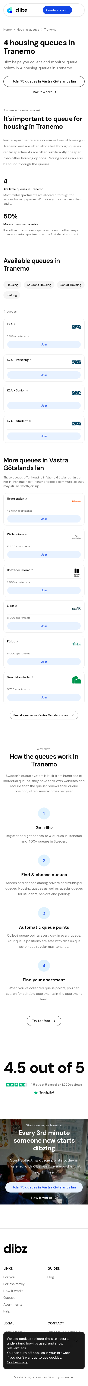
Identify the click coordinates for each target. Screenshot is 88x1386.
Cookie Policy (17, 1362)
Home (7, 29)
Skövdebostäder (19, 677)
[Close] (76, 1341)
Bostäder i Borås (18, 570)
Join (44, 344)
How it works (41, 92)
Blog (50, 1277)
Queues (9, 1297)
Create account (57, 10)
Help (6, 1311)
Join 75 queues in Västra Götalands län (44, 81)
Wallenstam (15, 534)
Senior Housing (70, 285)
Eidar (10, 606)
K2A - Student (17, 421)
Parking (12, 295)
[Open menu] (77, 10)
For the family (14, 1284)
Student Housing (39, 285)
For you (9, 1277)
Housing (12, 285)
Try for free (41, 1020)
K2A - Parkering (18, 360)
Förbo (11, 641)
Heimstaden (15, 498)
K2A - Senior (16, 390)
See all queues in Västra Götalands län (40, 715)
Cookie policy (14, 1332)
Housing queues (28, 29)
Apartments (12, 1304)
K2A (10, 324)
